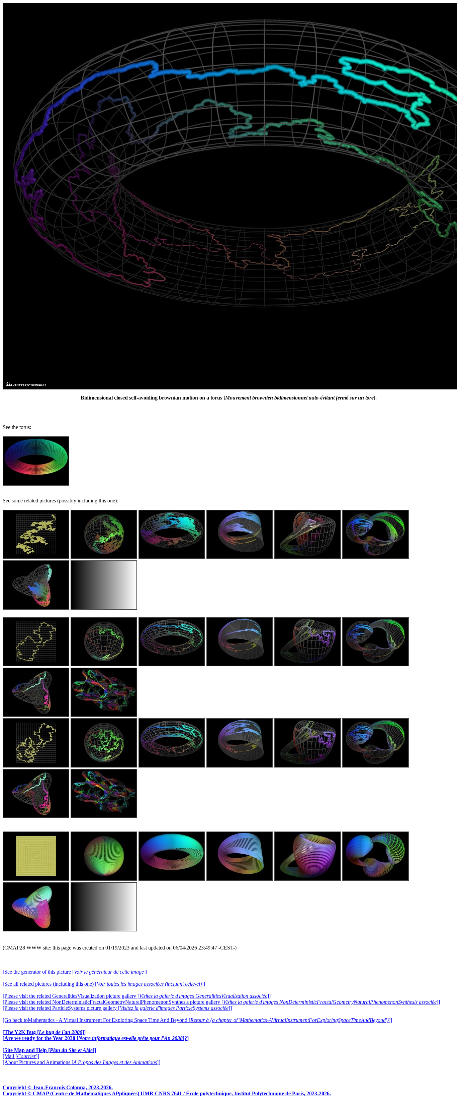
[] (44, 1032)
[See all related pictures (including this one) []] (104, 984)
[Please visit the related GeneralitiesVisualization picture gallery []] (137, 996)
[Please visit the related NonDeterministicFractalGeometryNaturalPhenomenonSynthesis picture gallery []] (221, 1002)
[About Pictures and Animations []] (81, 1062)
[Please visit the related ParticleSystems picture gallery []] (117, 1008)
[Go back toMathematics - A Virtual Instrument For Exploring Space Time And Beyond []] (197, 1020)
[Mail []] (21, 1056)
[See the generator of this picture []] (75, 972)
